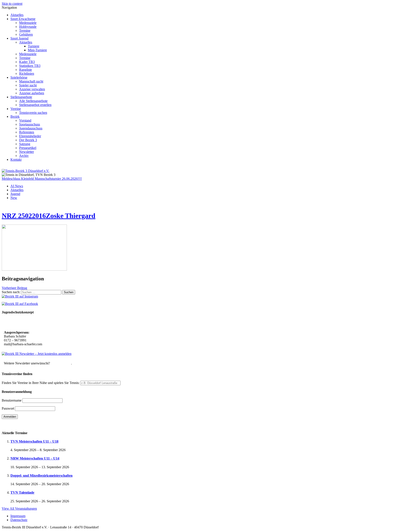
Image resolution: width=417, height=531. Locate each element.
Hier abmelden (61, 363)
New (13, 198)
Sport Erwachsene (22, 19)
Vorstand (25, 120)
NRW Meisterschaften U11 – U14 (34, 458)
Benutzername (12, 400)
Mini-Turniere (37, 50)
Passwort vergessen (15, 424)
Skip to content (12, 3)
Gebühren (26, 34)
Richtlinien (26, 73)
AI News (16, 186)
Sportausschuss (29, 124)
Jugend (15, 194)
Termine (24, 30)
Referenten (26, 132)
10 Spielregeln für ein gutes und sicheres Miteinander (43, 323)
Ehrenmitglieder (30, 136)
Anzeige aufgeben (31, 93)
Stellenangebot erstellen (35, 105)
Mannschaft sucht (31, 81)
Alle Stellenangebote (33, 101)
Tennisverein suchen (33, 112)
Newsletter (26, 152)
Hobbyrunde (27, 26)
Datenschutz (18, 520)
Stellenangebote (21, 97)
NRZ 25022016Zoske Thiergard (48, 216)
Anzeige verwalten (32, 89)
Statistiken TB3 (29, 66)
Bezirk (15, 116)
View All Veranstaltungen (19, 508)
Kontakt (16, 159)
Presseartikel (27, 148)
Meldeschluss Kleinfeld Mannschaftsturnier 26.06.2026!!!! (42, 178)
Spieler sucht (28, 85)
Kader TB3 (27, 62)
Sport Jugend (19, 38)
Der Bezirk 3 (28, 140)
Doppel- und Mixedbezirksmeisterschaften (41, 475)
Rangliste (25, 69)
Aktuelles (16, 15)
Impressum (17, 516)
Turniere (33, 46)
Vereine (15, 109)
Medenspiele (27, 23)
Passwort (8, 408)
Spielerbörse (18, 77)
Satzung (24, 144)
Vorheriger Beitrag (14, 288)
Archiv (24, 155)
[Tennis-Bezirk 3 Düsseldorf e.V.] (25, 171)
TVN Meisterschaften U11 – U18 (34, 441)
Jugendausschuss (30, 128)
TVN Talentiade (22, 492)
